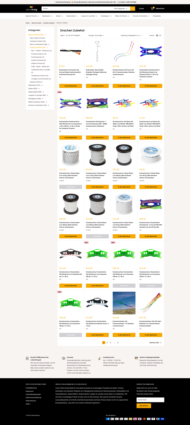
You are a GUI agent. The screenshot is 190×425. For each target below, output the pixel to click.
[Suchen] (132, 8)
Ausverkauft (70, 187)
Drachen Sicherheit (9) (38, 60)
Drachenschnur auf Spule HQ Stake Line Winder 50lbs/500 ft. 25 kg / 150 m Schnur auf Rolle (150, 124)
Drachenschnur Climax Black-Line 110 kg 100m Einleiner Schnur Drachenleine (69, 175)
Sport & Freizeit (31, 16)
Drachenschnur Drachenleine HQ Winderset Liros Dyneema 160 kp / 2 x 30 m (149, 274)
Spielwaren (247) (34, 85)
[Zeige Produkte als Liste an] (160, 35)
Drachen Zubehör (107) (38, 47)
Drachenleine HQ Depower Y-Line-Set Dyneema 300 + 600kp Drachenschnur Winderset (96, 124)
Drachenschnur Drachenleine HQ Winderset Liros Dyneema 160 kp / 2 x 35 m (69, 323)
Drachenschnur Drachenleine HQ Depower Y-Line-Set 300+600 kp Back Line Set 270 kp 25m (150, 225)
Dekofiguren (105, 16)
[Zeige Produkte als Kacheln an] (157, 35)
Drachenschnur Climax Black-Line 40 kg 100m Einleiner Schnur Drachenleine (149, 175)
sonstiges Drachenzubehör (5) (41, 79)
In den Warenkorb (71, 86)
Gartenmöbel (70, 16)
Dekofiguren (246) (34, 98)
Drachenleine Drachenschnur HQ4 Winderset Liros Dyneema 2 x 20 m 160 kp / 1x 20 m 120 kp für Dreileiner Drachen (70, 125)
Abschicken (144, 406)
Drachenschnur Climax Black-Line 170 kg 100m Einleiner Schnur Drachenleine (96, 175)
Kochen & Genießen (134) (37, 105)
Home (27, 23)
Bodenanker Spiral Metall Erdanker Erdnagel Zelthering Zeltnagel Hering (96, 72)
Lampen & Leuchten (88, 16)
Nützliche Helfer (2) (36, 82)
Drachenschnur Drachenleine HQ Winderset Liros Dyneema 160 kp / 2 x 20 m (96, 274)
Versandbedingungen (33, 394)
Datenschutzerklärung (33, 397)
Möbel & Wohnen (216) (36, 102)
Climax (61, 180)
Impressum (29, 391)
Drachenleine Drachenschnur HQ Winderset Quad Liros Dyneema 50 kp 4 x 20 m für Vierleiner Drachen (149, 73)
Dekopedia (157, 16)
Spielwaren (46, 16)
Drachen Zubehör (48, 23)
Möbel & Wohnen (121, 16)
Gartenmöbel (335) (35, 92)
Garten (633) (33, 88)
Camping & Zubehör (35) (38, 41)
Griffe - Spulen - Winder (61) (40, 66)
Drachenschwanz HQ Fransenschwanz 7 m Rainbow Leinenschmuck (123, 323)
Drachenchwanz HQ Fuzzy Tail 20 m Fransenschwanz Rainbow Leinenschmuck (123, 72)
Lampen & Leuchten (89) (37, 95)
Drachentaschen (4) (37, 57)
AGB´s (28, 404)
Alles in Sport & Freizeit (37, 38)
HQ (60, 77)
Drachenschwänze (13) (38, 54)
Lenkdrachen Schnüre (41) (39, 75)
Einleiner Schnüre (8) (38, 63)
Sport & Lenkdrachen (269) (39, 44)
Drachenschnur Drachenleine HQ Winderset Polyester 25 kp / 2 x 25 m (97, 323)
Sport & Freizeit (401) (36, 35)
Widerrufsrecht (31, 401)
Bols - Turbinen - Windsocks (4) (41, 50)
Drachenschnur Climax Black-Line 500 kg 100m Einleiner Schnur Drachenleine (96, 225)
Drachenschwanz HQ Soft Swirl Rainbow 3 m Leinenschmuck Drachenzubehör (150, 323)
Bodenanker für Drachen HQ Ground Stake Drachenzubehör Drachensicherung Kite (70, 72)
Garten (58, 16)
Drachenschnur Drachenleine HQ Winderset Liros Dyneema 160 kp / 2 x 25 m (123, 274)
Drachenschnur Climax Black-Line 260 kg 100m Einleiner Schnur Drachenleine (123, 175)
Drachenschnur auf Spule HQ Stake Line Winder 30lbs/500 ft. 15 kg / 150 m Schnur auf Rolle (123, 124)
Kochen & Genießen (140, 16)
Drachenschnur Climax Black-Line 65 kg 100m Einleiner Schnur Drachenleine (123, 225)
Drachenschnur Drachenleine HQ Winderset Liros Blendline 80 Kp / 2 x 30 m (70, 274)
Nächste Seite (154, 342)
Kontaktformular (31, 388)
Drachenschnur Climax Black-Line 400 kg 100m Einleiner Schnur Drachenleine (69, 225)
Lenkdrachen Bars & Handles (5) (40, 71)
